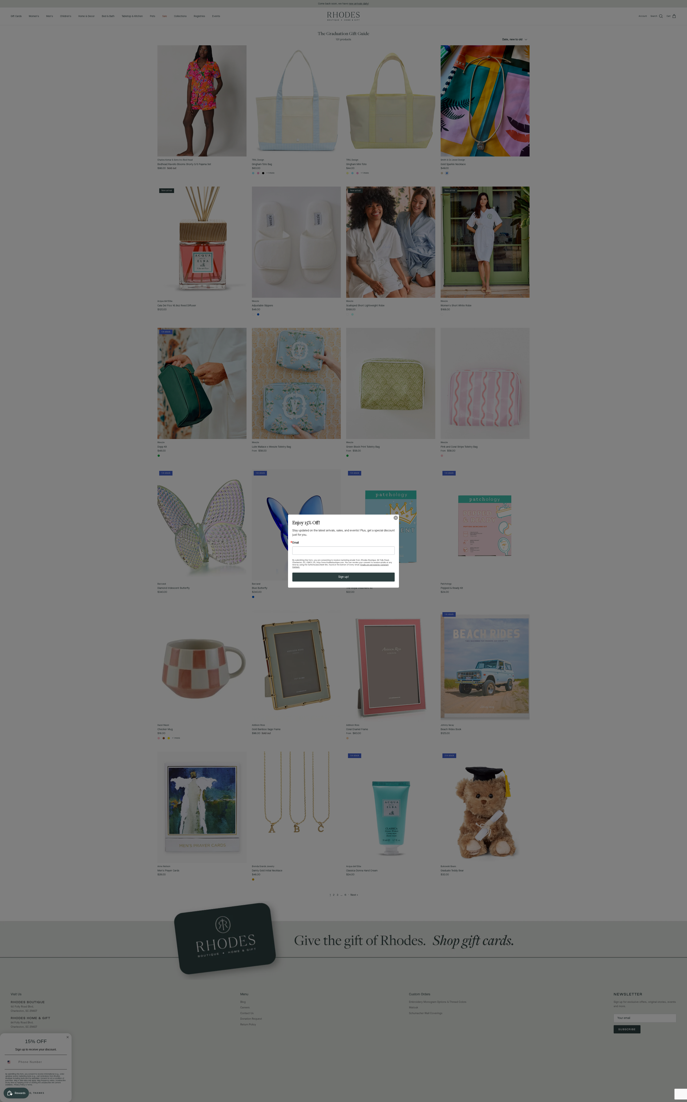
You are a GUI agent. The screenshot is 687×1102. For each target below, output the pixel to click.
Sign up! (343, 577)
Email (295, 542)
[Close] (396, 518)
